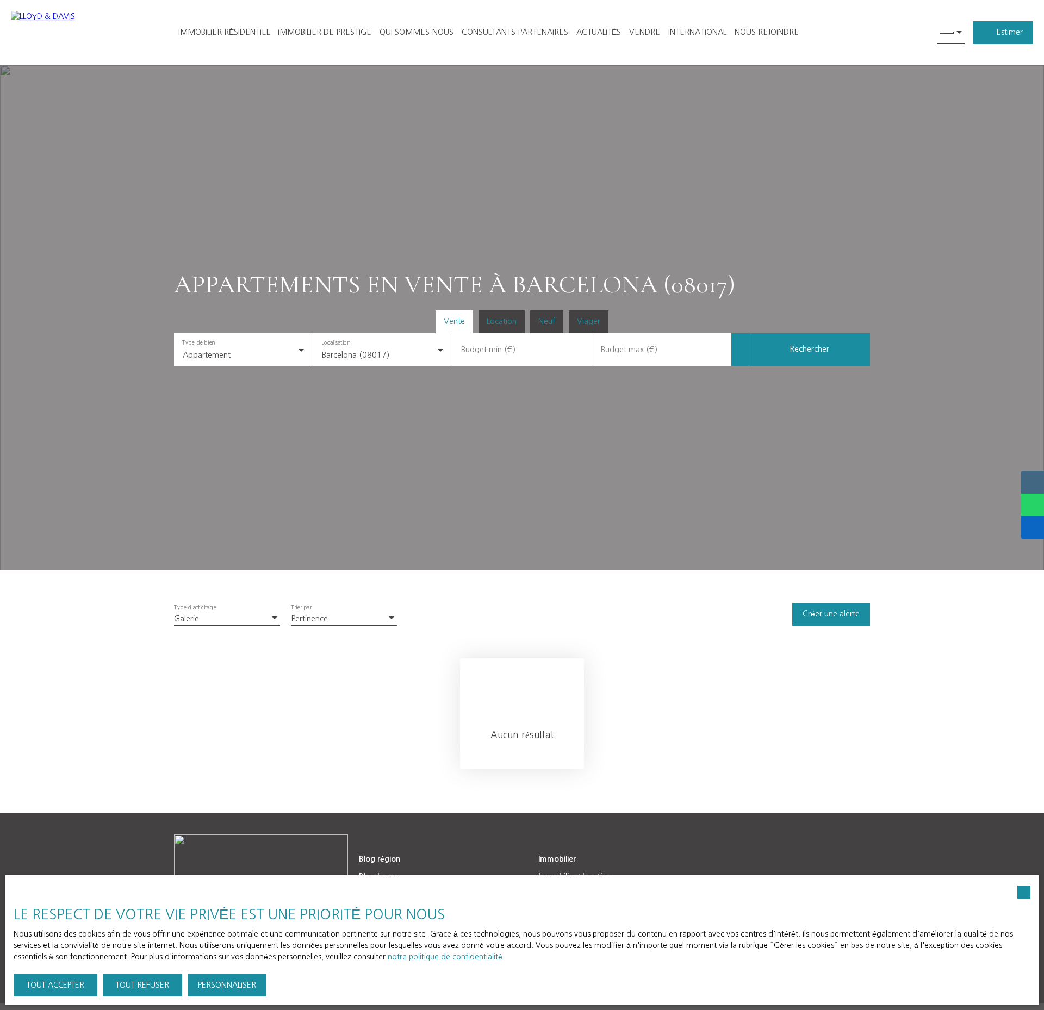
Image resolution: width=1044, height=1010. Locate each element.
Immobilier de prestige (324, 32)
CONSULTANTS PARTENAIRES (515, 32)
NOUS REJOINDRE (767, 32)
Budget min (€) (488, 349)
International (697, 32)
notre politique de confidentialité (445, 957)
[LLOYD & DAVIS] (81, 32)
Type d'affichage (195, 607)
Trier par (301, 607)
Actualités (598, 32)
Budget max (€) (629, 349)
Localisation (336, 342)
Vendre (644, 32)
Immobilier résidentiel (224, 32)
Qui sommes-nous (416, 32)
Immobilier (557, 859)
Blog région (380, 859)
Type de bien (198, 342)
